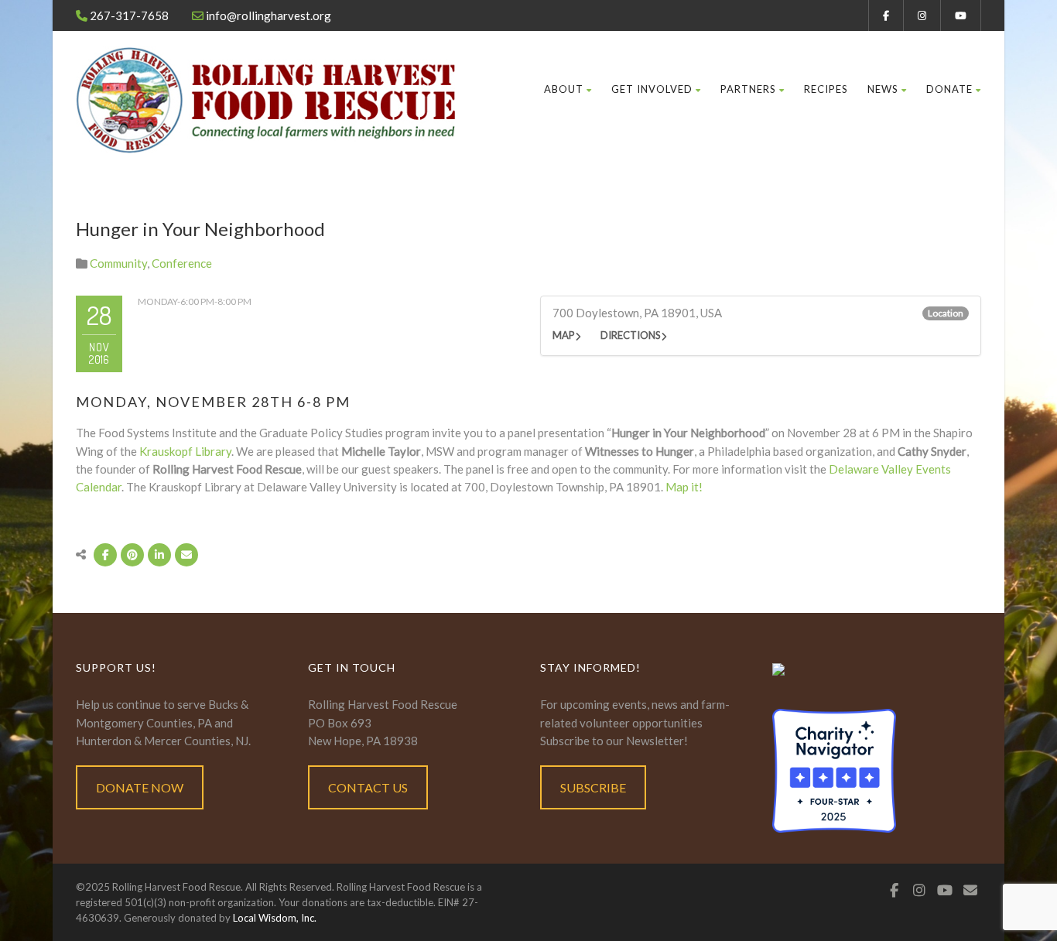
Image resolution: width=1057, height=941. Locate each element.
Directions (630, 335)
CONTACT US (368, 787)
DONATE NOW (139, 787)
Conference (182, 263)
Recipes (826, 89)
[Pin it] (132, 554)
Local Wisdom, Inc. (274, 918)
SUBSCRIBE (593, 787)
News (882, 89)
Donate (949, 89)
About (563, 89)
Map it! (684, 487)
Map (563, 335)
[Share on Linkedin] (159, 554)
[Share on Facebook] (105, 554)
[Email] (186, 554)
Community (118, 263)
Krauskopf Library (185, 451)
